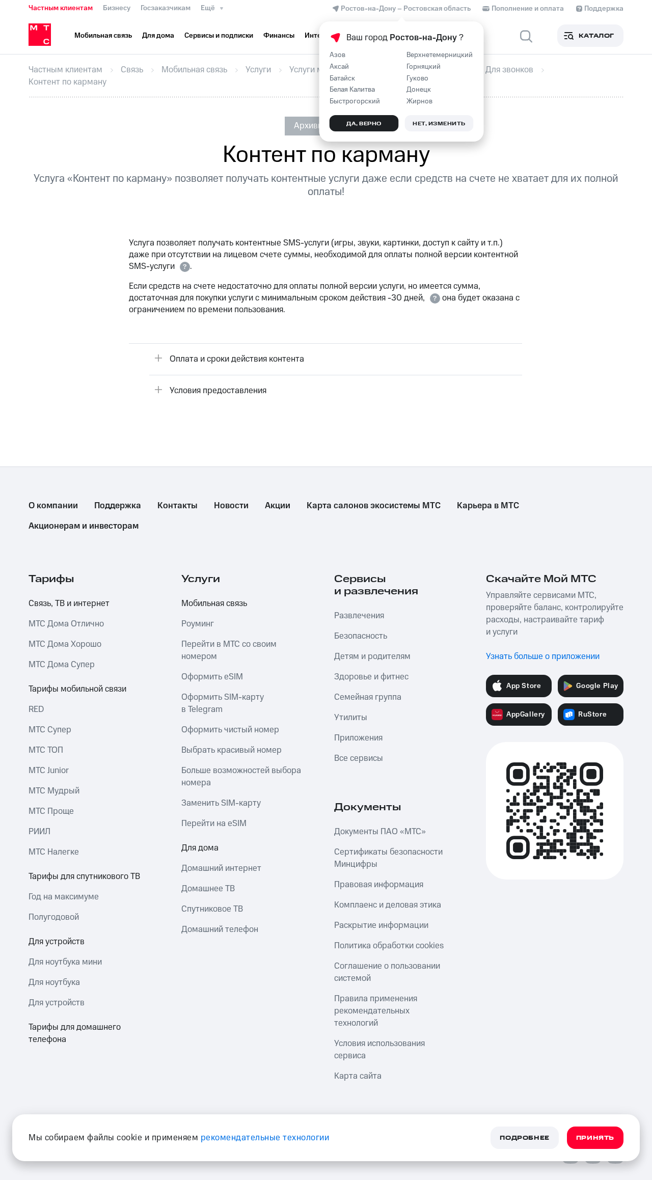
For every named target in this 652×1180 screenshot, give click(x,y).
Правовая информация (378, 885)
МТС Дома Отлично (66, 624)
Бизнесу (116, 8)
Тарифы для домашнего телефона (75, 1033)
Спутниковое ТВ (212, 909)
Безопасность (360, 636)
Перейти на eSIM (214, 823)
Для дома (200, 848)
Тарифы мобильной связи (77, 689)
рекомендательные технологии (265, 1138)
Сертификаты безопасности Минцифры (388, 858)
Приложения (358, 738)
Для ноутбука (54, 982)
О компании (53, 506)
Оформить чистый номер (230, 730)
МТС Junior (49, 770)
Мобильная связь (214, 603)
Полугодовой (54, 917)
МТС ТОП (46, 750)
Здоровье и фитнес (371, 677)
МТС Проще (51, 811)
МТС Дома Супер (62, 664)
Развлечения (359, 616)
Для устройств (57, 942)
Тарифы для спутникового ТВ (84, 876)
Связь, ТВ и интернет (69, 603)
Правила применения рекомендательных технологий (375, 1011)
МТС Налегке (54, 852)
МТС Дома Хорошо (65, 644)
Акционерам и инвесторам (84, 526)
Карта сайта (358, 1076)
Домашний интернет (221, 868)
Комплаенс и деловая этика (387, 905)
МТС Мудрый (54, 791)
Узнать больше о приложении (543, 656)
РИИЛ (39, 832)
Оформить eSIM (212, 677)
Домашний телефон (219, 929)
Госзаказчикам (166, 8)
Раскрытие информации (381, 925)
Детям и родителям (372, 656)
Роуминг (197, 624)
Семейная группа (367, 697)
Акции (277, 506)
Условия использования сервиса (379, 1049)
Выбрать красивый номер (231, 750)
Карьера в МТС (488, 506)
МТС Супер (50, 730)
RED (36, 709)
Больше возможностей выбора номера (241, 776)
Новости (231, 506)
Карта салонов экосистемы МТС (374, 506)
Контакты (177, 506)
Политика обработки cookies (389, 946)
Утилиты (350, 717)
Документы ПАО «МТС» (380, 832)
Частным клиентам (61, 8)
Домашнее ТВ (208, 889)
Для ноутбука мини (65, 962)
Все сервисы (358, 758)
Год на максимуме (64, 897)
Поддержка (117, 506)
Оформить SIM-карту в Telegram (222, 703)
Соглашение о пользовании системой (387, 972)
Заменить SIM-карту (221, 803)
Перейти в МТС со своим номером (229, 650)
